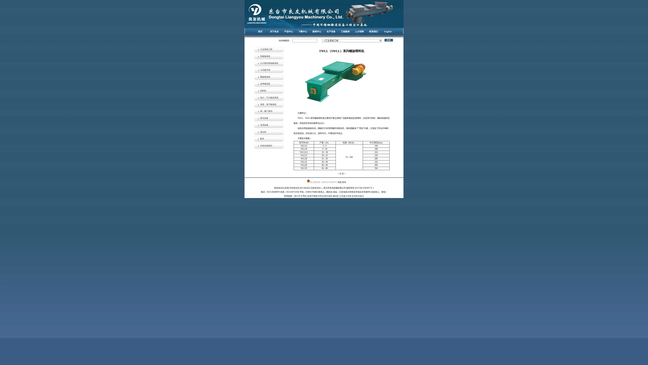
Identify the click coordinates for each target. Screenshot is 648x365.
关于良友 (274, 31)
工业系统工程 (266, 49)
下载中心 (302, 31)
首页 (260, 31)
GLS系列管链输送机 (269, 63)
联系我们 (373, 31)
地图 (340, 182)
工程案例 (345, 31)
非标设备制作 (266, 145)
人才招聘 (359, 31)
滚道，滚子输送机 (268, 104)
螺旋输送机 (265, 77)
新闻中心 (317, 31)
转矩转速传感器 (325, 196)
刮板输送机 (265, 56)
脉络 (344, 182)
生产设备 (331, 31)
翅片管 (297, 196)
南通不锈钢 (312, 196)
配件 (262, 139)
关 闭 (341, 174)
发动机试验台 (358, 196)
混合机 (263, 132)
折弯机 (304, 196)
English (388, 31)
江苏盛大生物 (345, 196)
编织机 (336, 196)
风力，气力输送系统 (269, 97)
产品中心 (288, 31)
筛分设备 (264, 118)
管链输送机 (294, 188)
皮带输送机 (265, 84)
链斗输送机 (305, 188)
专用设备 (264, 125)
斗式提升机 (265, 70)
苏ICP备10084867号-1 (364, 188)
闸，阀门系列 (266, 111)
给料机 (263, 91)
